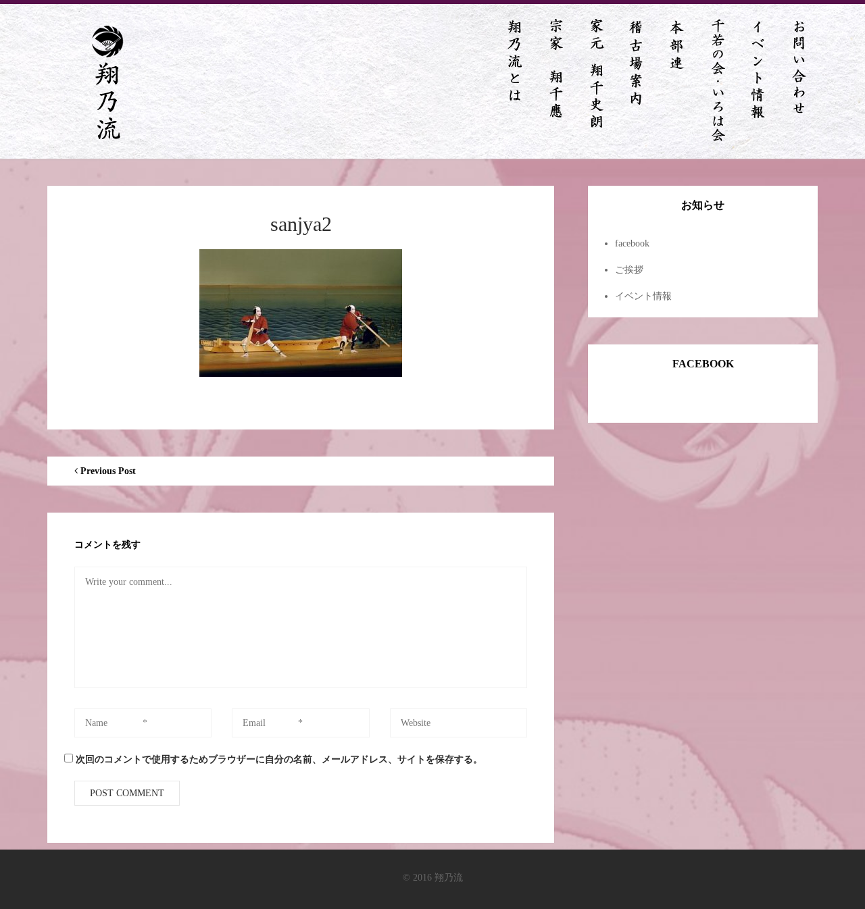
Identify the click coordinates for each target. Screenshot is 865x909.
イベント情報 (643, 296)
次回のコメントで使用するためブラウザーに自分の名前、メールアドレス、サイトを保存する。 (279, 759)
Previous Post (107, 471)
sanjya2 (301, 224)
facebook (632, 243)
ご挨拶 (629, 270)
